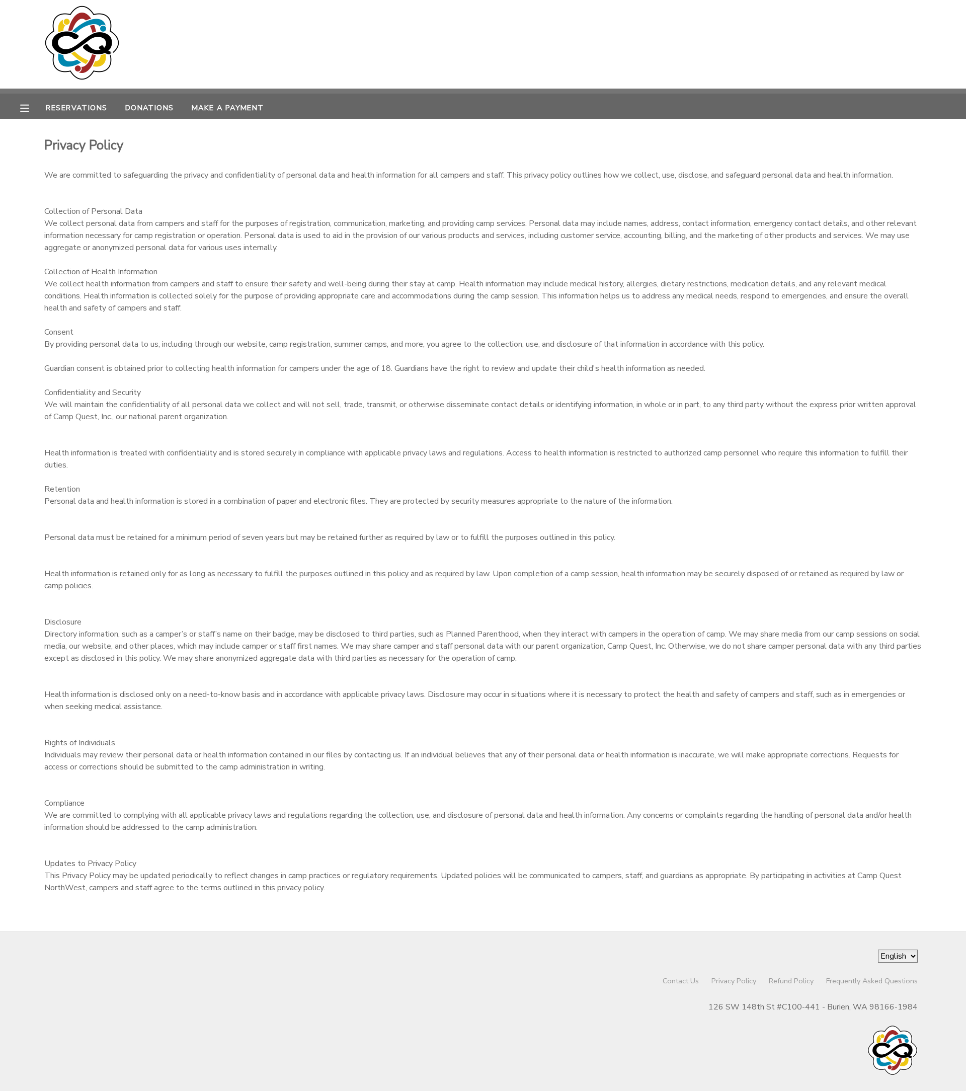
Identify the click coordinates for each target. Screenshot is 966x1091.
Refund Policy (791, 981)
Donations (149, 108)
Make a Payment (228, 108)
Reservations (76, 108)
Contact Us (681, 981)
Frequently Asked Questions (872, 981)
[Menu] (32, 107)
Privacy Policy (733, 981)
